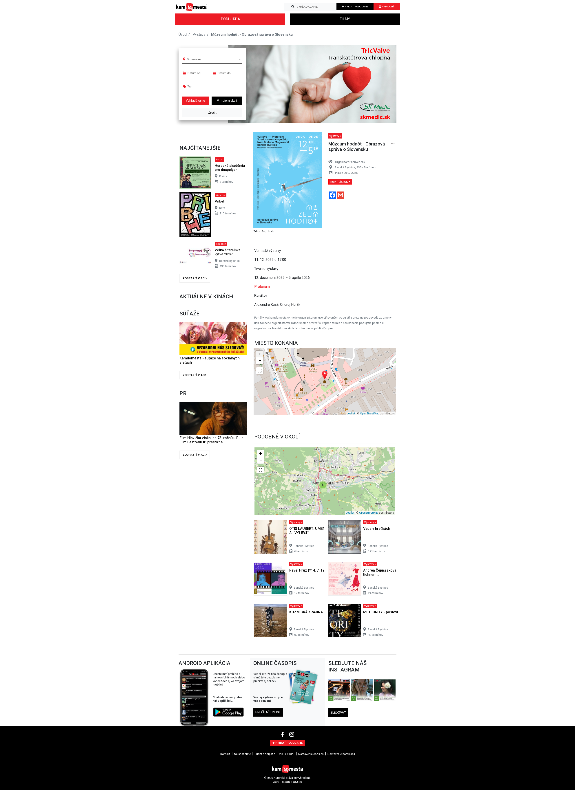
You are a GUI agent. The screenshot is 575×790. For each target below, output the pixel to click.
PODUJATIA (230, 19)
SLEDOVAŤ (338, 712)
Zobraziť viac (194, 278)
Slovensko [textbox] (194, 59)
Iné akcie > (221, 244)
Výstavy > (221, 195)
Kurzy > (219, 159)
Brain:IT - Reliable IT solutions (287, 781)
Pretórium (262, 286)
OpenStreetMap (369, 413)
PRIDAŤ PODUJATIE (356, 6)
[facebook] (283, 734)
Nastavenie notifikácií (341, 754)
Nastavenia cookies (311, 754)
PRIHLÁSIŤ (387, 6)
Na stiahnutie (242, 754)
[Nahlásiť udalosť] (392, 144)
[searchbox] (204, 86)
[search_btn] (293, 6)
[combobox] (213, 59)
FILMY (345, 19)
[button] (384, 84)
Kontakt (225, 754)
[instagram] (291, 734)
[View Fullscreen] (259, 370)
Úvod (183, 34)
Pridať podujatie (265, 754)
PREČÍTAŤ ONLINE (268, 712)
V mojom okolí (227, 100)
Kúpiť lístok (339, 181)
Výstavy (199, 34)
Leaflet (351, 413)
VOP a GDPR (286, 754)
